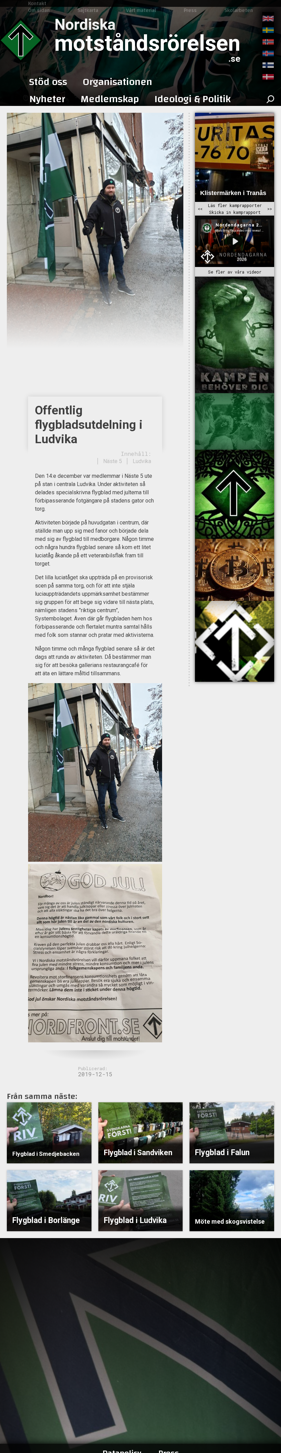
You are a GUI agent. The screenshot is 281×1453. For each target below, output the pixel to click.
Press (190, 10)
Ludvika (142, 461)
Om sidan (39, 10)
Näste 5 (112, 461)
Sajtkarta (87, 10)
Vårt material (141, 10)
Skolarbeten (238, 10)
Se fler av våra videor (234, 272)
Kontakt (37, 3)
